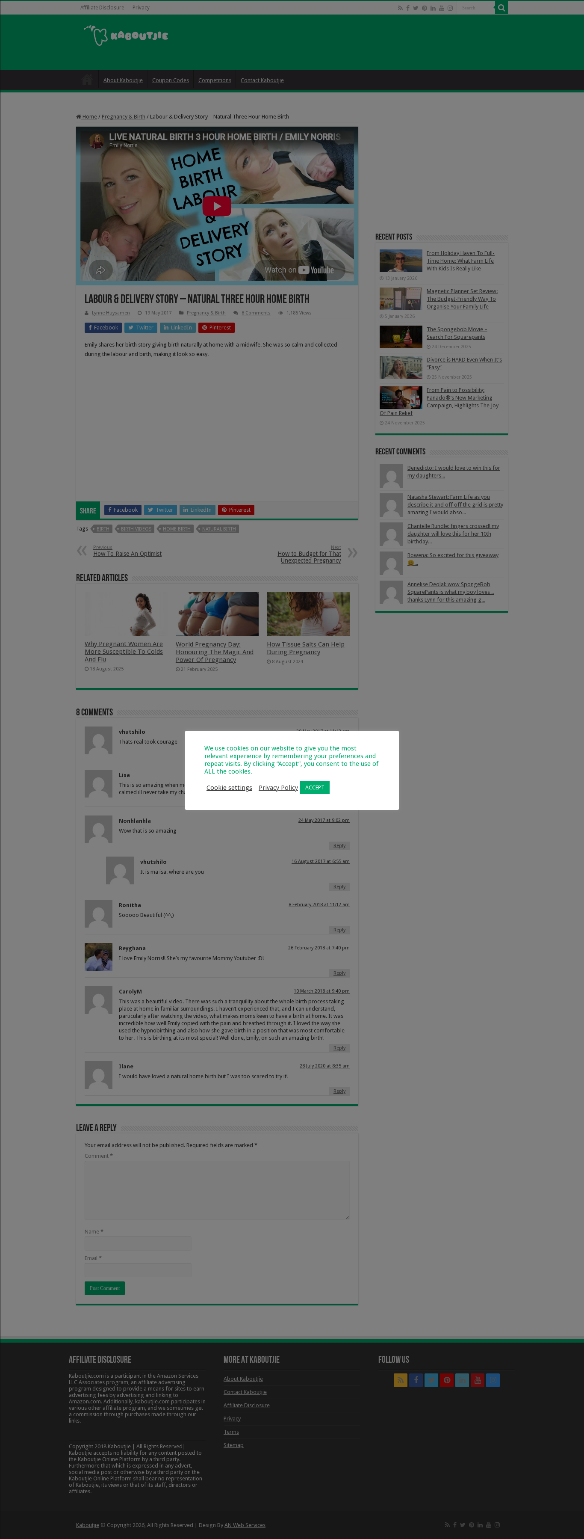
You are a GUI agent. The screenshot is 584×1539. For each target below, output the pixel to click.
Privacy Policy (278, 788)
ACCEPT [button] (314, 787)
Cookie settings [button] (229, 788)
